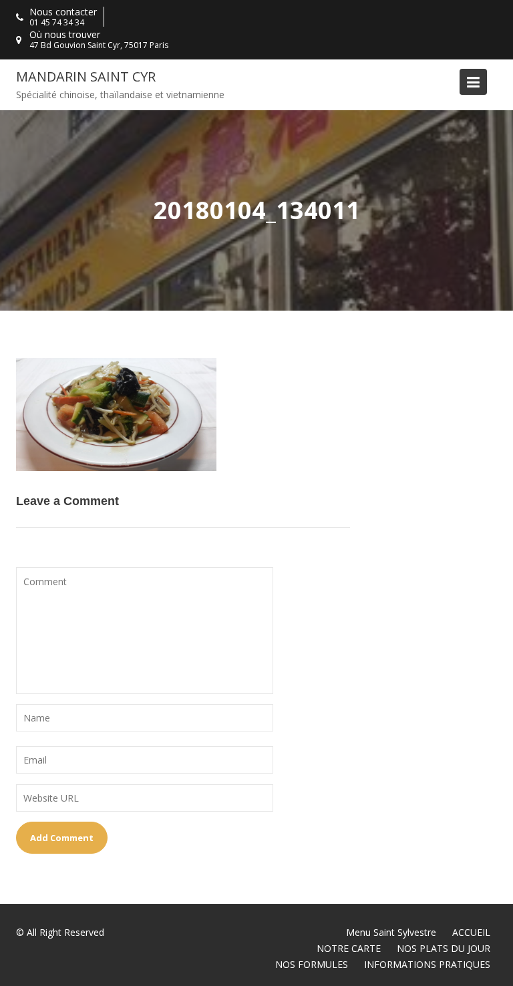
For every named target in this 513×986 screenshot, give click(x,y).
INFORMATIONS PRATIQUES (427, 964)
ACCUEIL (471, 932)
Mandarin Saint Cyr (86, 76)
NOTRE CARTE (349, 948)
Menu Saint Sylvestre (391, 932)
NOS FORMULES (311, 964)
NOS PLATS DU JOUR (443, 948)
